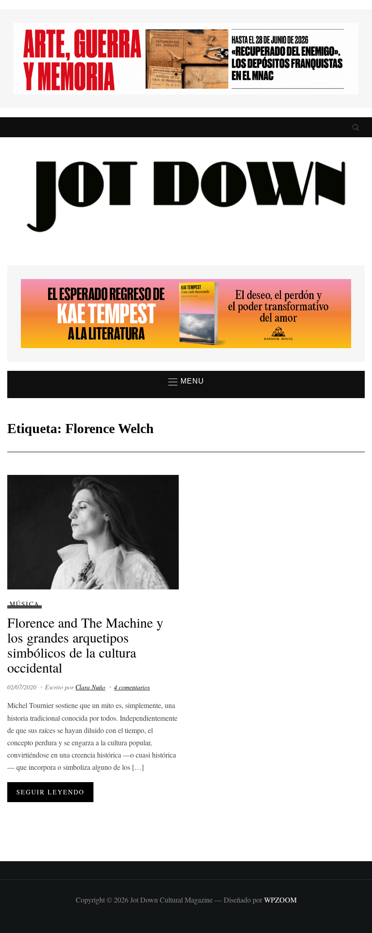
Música (24, 603)
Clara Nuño (90, 687)
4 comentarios (132, 687)
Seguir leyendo (50, 792)
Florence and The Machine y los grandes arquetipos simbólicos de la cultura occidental (85, 644)
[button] (186, 381)
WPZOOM (280, 899)
